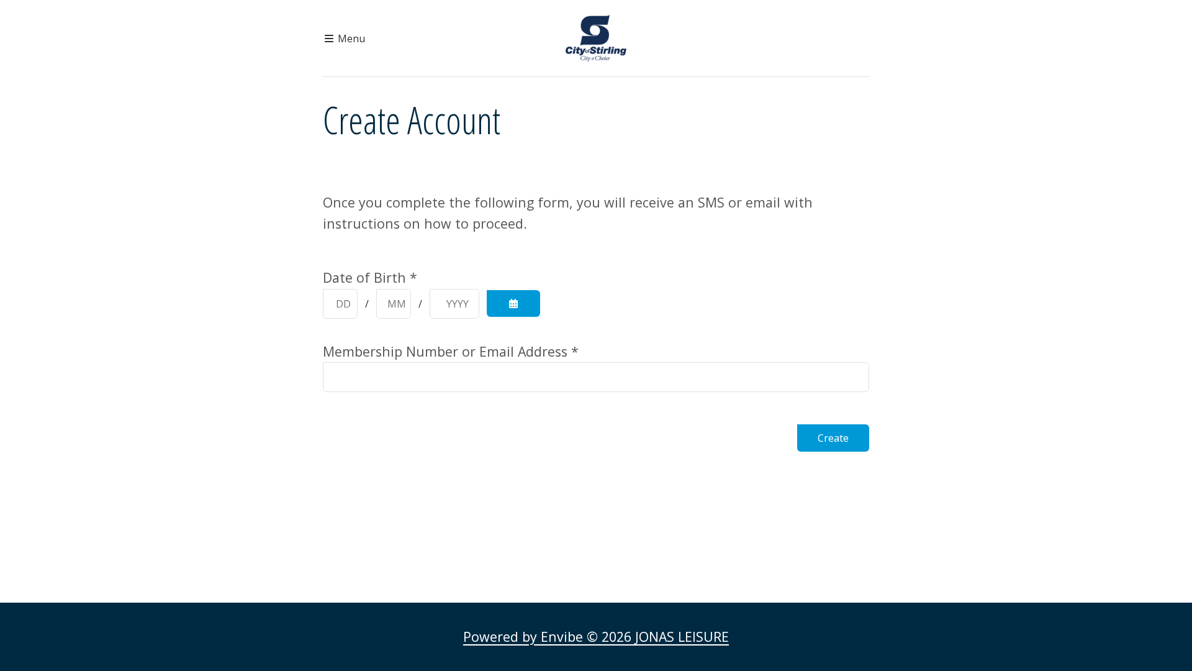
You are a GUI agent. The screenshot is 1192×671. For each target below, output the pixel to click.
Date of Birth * (370, 277)
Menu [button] (350, 38)
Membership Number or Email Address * (451, 351)
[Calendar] (513, 303)
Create (833, 438)
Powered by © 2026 (596, 637)
